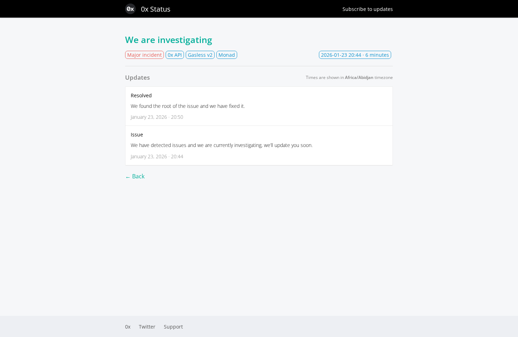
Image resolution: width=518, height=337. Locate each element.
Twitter (147, 326)
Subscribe (368, 9)
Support (173, 326)
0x (127, 326)
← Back (134, 176)
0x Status (156, 9)
